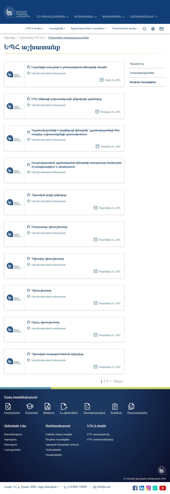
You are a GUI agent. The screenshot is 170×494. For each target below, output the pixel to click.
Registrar (116, 412)
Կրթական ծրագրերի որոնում (62, 444)
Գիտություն (111, 16)
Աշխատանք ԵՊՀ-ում (31, 37)
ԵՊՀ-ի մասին (33, 28)
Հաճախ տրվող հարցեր (58, 434)
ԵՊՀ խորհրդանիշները (100, 439)
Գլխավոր (9, 37)
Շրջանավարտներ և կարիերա (87, 28)
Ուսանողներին (53, 454)
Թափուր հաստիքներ (143, 82)
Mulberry (49, 412)
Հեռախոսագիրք (94, 412)
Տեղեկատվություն (57, 426)
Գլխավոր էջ (137, 63)
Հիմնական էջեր (15, 426)
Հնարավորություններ (142, 72)
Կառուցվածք (56, 28)
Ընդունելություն (51, 16)
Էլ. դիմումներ (69, 412)
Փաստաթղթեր (137, 412)
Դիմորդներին (53, 449)
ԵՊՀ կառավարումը (98, 434)
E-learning (31, 412)
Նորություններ (142, 16)
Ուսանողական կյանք (123, 28)
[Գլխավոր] (17, 12)
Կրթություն (84, 16)
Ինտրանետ (12, 412)
